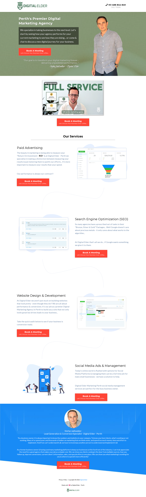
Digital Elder (83, 480)
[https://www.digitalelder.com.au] (73, 490)
